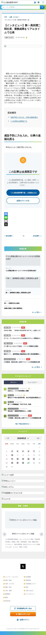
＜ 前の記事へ (8, 236)
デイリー (13, 382)
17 (12, 459)
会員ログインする (23, 201)
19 (23, 459)
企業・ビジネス (13, 17)
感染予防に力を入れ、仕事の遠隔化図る (24, 117)
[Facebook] (23, 214)
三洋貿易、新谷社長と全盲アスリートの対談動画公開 (22, 362)
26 (23, 463)
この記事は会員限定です (19, 121)
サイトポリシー (29, 594)
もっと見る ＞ (37, 312)
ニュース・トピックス (10, 577)
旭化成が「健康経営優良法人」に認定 (19, 411)
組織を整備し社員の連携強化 (13, 308)
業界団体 (6, 594)
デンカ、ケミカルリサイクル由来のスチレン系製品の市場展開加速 (23, 338)
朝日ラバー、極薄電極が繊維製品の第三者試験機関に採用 (23, 354)
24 (12, 463)
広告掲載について (30, 584)
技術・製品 (7, 580)
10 (12, 455)
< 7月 (7, 438)
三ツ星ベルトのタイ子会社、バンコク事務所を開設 (21, 346)
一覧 (23, 236)
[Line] (23, 217)
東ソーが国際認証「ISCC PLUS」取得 (19, 404)
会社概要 (27, 577)
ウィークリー (32, 382)
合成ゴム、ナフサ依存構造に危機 (18, 391)
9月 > (38, 438)
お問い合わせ (28, 590)
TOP (5, 17)
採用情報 (27, 580)
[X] (23, 224)
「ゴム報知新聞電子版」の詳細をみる (23, 193)
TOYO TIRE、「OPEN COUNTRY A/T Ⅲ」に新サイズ (22, 330)
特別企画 (6, 601)
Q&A (26, 587)
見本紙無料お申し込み (24, 608)
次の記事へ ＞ (37, 236)
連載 (5, 597)
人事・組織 (7, 590)
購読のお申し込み (24, 614)
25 (17, 463)
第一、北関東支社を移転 (12, 303)
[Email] (23, 221)
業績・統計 (7, 587)
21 (34, 459)
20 (28, 459)
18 (17, 459)
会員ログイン (24, 619)
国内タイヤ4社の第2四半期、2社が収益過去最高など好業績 (25, 397)
